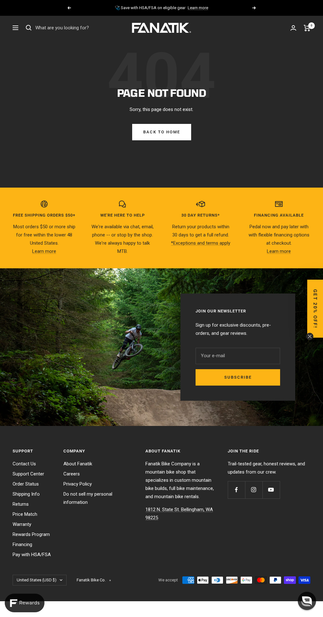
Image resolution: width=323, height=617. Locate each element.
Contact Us (24, 464)
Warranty (22, 524)
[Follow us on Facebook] (236, 489)
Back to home (161, 132)
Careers (71, 474)
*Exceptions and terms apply (200, 243)
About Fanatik (77, 464)
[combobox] (82, 28)
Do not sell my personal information (87, 498)
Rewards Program (31, 534)
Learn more (198, 7)
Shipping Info (26, 494)
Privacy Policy (77, 484)
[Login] (293, 28)
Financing (22, 544)
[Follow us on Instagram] (253, 489)
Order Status (26, 484)
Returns (21, 504)
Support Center (28, 474)
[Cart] (307, 28)
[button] (315, 309)
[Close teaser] (310, 336)
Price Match (25, 514)
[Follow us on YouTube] (271, 489)
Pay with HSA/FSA (32, 554)
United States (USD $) (36, 580)
